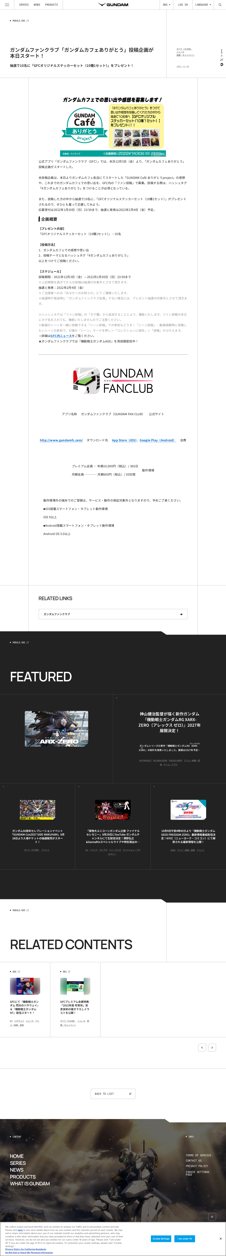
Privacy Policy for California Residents (25, 1249)
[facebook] (221, 64)
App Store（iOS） (124, 440)
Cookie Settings (161, 1238)
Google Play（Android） (158, 440)
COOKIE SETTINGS (201, 1173)
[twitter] (221, 59)
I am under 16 (185, 1238)
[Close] (220, 1238)
